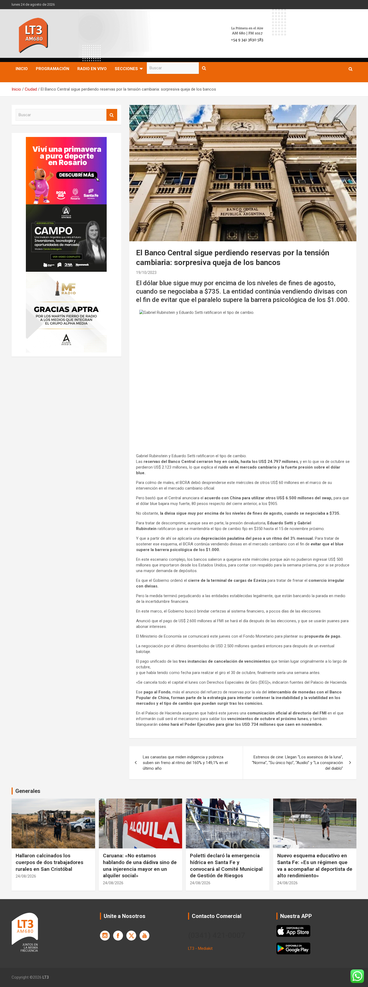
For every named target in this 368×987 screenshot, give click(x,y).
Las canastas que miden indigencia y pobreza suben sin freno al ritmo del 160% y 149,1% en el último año (185, 763)
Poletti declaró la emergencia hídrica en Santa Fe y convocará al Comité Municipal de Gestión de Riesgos (226, 865)
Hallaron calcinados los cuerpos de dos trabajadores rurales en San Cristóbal (49, 862)
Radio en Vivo (92, 68)
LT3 (46, 977)
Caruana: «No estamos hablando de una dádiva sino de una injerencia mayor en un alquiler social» (140, 865)
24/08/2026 (26, 876)
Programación (52, 68)
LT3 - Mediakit (200, 948)
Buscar (204, 68)
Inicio (22, 68)
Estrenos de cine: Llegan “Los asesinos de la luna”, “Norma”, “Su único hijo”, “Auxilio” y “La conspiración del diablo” (297, 763)
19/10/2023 (146, 272)
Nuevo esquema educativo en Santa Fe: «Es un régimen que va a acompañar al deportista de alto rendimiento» (314, 865)
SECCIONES (126, 68)
